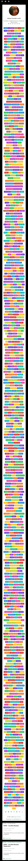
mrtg (10, 491)
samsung (7, 647)
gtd (21, 341)
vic (17, 756)
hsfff (9, 366)
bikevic (6, 96)
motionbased (19, 483)
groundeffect (21, 339)
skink (5, 671)
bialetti (6, 90)
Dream (20, 819)
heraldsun (18, 355)
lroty (14, 437)
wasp (11, 770)
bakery (13, 79)
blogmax (12, 109)
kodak (10, 412)
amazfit (8, 49)
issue (19, 393)
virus (20, 759)
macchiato (11, 442)
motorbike (8, 486)
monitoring (9, 480)
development (14, 229)
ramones (7, 606)
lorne (10, 437)
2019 (19, 28)
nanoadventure (11, 502)
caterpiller (6, 153)
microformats (15, 467)
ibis (9, 371)
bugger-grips (19, 128)
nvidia (19, 524)
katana (21, 404)
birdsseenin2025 (8, 104)
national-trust (21, 502)
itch (22, 393)
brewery (6, 123)
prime (22, 587)
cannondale (6, 148)
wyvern (9, 800)
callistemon (9, 142)
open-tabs (16, 532)
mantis (19, 448)
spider (15, 688)
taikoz (21, 712)
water (15, 770)
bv (6, 139)
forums (5, 295)
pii (18, 570)
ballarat (22, 79)
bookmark (11, 118)
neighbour (17, 505)
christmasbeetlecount (14, 167)
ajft (22, 47)
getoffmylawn (13, 317)
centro (18, 156)
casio (19, 150)
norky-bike (8, 519)
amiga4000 (14, 52)
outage (21, 543)
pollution (15, 581)
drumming (15, 246)
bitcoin (6, 107)
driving (10, 246)
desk (22, 227)
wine (15, 791)
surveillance (17, 707)
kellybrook (22, 407)
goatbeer (13, 325)
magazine (21, 445)
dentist (12, 227)
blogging (7, 109)
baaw (18, 77)
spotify (6, 691)
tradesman (16, 734)
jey (18, 399)
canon (11, 148)
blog (22, 107)
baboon (21, 77)
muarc (19, 491)
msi (12, 491)
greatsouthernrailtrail (8, 339)
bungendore (7, 134)
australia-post (20, 71)
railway (22, 600)
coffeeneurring (9, 188)
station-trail (21, 693)
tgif (17, 723)
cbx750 (17, 153)
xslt (7, 802)
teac (22, 715)
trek (9, 740)
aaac (22, 38)
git (19, 319)
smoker (18, 677)
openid (8, 535)
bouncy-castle (7, 120)
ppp (14, 587)
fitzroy (16, 287)
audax (11, 68)
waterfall (7, 772)
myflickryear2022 (15, 500)
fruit (22, 300)
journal (6, 401)
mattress (20, 453)
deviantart (20, 229)
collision (21, 191)
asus (14, 66)
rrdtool (5, 639)
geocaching (16, 314)
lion (13, 431)
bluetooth (21, 112)
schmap (9, 650)
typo (9, 748)
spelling (10, 688)
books (15, 118)
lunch (22, 437)
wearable (12, 772)
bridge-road (16, 123)
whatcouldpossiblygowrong (10, 783)
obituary (18, 527)
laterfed (6, 420)
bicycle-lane (16, 90)
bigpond (21, 90)
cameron (15, 145)
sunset (10, 704)
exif (18, 270)
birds (16, 98)
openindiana (13, 535)
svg (10, 710)
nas (16, 502)
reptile (20, 617)
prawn (18, 587)
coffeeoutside (7, 191)
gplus (19, 330)
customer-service (18, 213)
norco (21, 516)
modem (5, 475)
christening (20, 164)
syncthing (20, 710)
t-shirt (7, 712)
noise (16, 513)
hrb (6, 366)
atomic (22, 66)
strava (17, 699)
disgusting (13, 235)
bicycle (10, 90)
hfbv (22, 355)
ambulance (18, 49)
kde (17, 407)
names (5, 502)
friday (14, 298)
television (20, 721)
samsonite (20, 644)
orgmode (17, 540)
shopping (18, 660)
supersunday (20, 704)
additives (21, 41)
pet (18, 562)
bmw (6, 115)
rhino (23, 620)
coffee (21, 175)
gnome (17, 322)
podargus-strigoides (10, 579)
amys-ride (19, 52)
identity (19, 371)
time (5, 731)
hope (6, 363)
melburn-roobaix (19, 461)
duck (22, 246)
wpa (22, 797)
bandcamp (10, 82)
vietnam (16, 759)
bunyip (12, 134)
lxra (15, 440)
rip (19, 625)
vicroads (21, 756)
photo (21, 565)
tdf (19, 715)
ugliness (17, 748)
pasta (11, 554)
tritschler (22, 740)
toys (11, 734)
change (17, 158)
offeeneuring (16, 530)
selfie (20, 655)
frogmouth (7, 300)
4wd (8, 38)
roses (23, 633)
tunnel (6, 745)
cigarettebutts (16, 169)
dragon (16, 243)
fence (18, 279)
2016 (9, 28)
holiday (7, 360)
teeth (23, 718)
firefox (15, 284)
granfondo (20, 333)
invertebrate (20, 388)
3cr (13, 36)
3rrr (19, 36)
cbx (13, 153)
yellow (19, 802)
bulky (12, 131)
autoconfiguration (15, 74)
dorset (11, 243)
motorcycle (13, 486)
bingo (10, 96)
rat (18, 606)
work (6, 797)
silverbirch (7, 666)
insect (23, 382)
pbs (14, 554)
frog (23, 298)
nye (22, 524)
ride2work (19, 622)
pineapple (7, 573)
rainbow (8, 603)
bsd (11, 128)
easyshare (20, 251)
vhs (14, 756)
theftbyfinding (12, 726)
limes (18, 429)
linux (10, 431)
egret (23, 254)
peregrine (22, 560)
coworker (13, 205)
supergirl (15, 704)
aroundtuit (10, 63)
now (6, 524)
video (12, 759)
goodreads (6, 328)
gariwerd (20, 309)
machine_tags (16, 442)
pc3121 (7, 557)
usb (14, 753)
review (19, 620)
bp (11, 120)
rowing (17, 636)
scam (17, 647)
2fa (19, 33)
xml (17, 800)
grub (10, 341)
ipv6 (11, 393)
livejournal (21, 431)
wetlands (14, 781)
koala (6, 412)
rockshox (11, 633)
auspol (18, 68)
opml (21, 538)
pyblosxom (11, 595)
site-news (10, 669)
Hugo (12, 819)
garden (7, 309)
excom (14, 270)
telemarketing (8, 721)
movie (17, 489)
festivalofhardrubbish (8, 281)
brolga (16, 126)
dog (16, 240)
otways (17, 543)
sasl (11, 647)
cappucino (22, 148)
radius (6, 600)
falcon (9, 276)
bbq (5, 85)
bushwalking (11, 137)
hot (14, 363)
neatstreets (11, 505)
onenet (11, 532)
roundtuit (12, 636)
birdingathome (10, 98)
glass (22, 319)
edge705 (18, 254)
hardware (13, 349)
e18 (11, 251)
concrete (16, 199)
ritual (23, 625)
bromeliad (21, 126)
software (20, 682)
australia (14, 71)
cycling (13, 218)
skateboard (21, 669)
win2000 (9, 789)
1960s (5, 28)
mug (23, 491)
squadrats (6, 693)
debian (12, 224)
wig (8, 786)
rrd (23, 636)
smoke (14, 677)
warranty (7, 770)
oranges (6, 540)
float (10, 289)
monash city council (20, 475)
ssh (10, 693)
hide (6, 358)
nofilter (12, 513)
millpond (13, 469)
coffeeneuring (17, 178)
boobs (22, 115)
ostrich (9, 543)
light (20, 426)
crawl (20, 205)
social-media (14, 682)
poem (21, 579)
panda (12, 549)
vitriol (22, 761)
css (15, 210)
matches (7, 453)
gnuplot (21, 322)
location (11, 434)
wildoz (22, 786)
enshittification (18, 262)
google (16, 328)
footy (18, 292)
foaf (8, 292)
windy (11, 791)
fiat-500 (18, 281)
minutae (7, 472)
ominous (6, 532)
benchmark (12, 88)
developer (8, 229)
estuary (21, 268)
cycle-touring (14, 216)
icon (15, 371)
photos (18, 568)
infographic (10, 379)
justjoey (21, 401)
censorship (14, 156)
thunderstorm (7, 729)
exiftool (21, 270)
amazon (13, 49)
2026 (23, 30)
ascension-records (8, 66)
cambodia (15, 142)
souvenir (18, 685)
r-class (19, 598)
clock (10, 172)
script (22, 650)
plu (10, 576)
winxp (22, 791)
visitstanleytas (7, 761)
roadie (16, 628)
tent (9, 723)
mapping (6, 450)
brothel (7, 128)
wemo (10, 781)
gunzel (19, 344)
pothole (6, 587)
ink (18, 379)
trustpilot (16, 742)
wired (6, 794)
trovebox (11, 742)
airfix (11, 47)
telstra (6, 723)
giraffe (11, 319)
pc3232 (16, 557)
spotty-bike (12, 691)
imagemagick (11, 374)
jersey (15, 399)
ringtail (16, 625)
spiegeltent (20, 688)
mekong (20, 459)
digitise (18, 232)
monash (13, 475)
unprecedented (11, 751)
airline (15, 47)
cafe (13, 139)
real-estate (15, 611)
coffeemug (10, 178)
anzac (22, 55)
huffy (13, 366)
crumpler (11, 210)
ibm (12, 371)
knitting (21, 409)
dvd (14, 249)
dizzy (14, 238)
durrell (11, 249)
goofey (11, 328)
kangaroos (17, 404)
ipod (5, 393)
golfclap (22, 325)
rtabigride (18, 639)
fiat (14, 281)
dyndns (21, 249)
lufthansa (18, 437)
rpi (20, 636)
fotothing (10, 295)
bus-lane (5, 137)
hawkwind (8, 352)
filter (8, 284)
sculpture (7, 652)
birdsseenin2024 (18, 101)
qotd (8, 598)
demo (16, 224)
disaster (7, 235)
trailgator (7, 737)
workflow (10, 797)
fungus (15, 303)
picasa (7, 570)
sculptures (12, 652)
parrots (22, 551)
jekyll (11, 399)
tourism (22, 731)
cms (22, 172)
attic (5, 68)
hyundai (5, 371)
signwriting (19, 663)
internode (7, 388)
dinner (22, 232)
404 (5, 38)
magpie (15, 448)
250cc (16, 33)
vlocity (14, 764)
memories (16, 464)
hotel (17, 363)
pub (23, 590)
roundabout (6, 636)
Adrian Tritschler (17, 816)
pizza (18, 573)
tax (14, 715)
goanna (5, 325)
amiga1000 (9, 52)
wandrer (14, 767)
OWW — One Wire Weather (11, 825)
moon (20, 480)
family (13, 276)
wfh (18, 781)
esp (17, 268)
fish (23, 284)
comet (18, 194)
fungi (12, 303)
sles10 (12, 674)
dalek (15, 221)
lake (13, 415)
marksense (11, 450)
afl (22, 44)
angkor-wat (7, 55)
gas (10, 311)
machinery (16, 445)
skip (14, 671)
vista (12, 761)
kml (13, 409)
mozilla (5, 491)
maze (7, 456)
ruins (18, 641)
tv (13, 745)
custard (11, 213)
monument (15, 480)
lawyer (21, 420)
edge (9, 254)
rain (5, 603)
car (11, 150)
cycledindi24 (8, 218)
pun (17, 592)
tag (13, 712)
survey (22, 707)
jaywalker (7, 399)
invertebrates (8, 390)
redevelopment (11, 614)
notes (12, 521)
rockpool (6, 633)
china (7, 164)
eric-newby (17, 265)
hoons (21, 360)
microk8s (21, 467)
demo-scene (21, 224)
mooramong (8, 483)
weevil (16, 778)
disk (17, 235)
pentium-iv (16, 560)
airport (19, 47)
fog (11, 292)
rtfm (23, 639)
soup (14, 685)
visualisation (17, 761)
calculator (20, 139)
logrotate (22, 434)
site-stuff (15, 669)
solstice (10, 685)
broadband (11, 126)
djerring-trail (18, 238)
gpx (6, 333)
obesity (13, 527)
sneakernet (18, 680)
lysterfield (20, 440)
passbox (7, 554)
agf (5, 47)
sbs (13, 647)
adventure (13, 44)
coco (17, 175)
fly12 (5, 292)
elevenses (17, 257)
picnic (11, 570)
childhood (11, 161)
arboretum (19, 58)
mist (11, 472)
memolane (11, 464)
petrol (21, 562)
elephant (12, 257)
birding (21, 96)
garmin (7, 311)
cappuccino (16, 148)
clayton (6, 172)
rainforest (18, 603)
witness (13, 794)
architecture (14, 60)
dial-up (5, 232)
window (17, 789)
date (5, 224)
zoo (19, 805)
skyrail (17, 671)
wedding (12, 778)
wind (13, 789)
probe (5, 590)
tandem (10, 715)
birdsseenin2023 (10, 101)
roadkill (20, 628)
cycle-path (8, 216)
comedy (14, 194)
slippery (16, 674)
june (13, 401)
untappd (17, 751)
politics (11, 581)
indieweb (20, 377)
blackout (14, 107)
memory (21, 464)
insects (7, 385)
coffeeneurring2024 (18, 188)
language (7, 418)
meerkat (16, 459)
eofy (12, 265)
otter (13, 543)
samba (15, 644)
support (12, 707)
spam (7, 688)
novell (21, 521)
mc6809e (19, 456)
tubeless (20, 742)
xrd (22, 800)
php (22, 568)
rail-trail (13, 600)
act (17, 41)
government (14, 330)
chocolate (14, 164)
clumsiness (15, 172)
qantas (16, 595)
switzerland (15, 710)
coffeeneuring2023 (18, 183)
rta (14, 639)
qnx (4, 598)
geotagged (7, 317)
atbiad (18, 66)
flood (13, 289)
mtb (15, 491)
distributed (9, 238)
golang (18, 325)
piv (10, 573)
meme (6, 464)
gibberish (19, 317)
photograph (7, 568)
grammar (14, 333)
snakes (5, 680)
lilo (11, 429)
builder (8, 131)
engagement (16, 259)
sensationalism (7, 658)
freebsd (9, 298)
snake (22, 677)
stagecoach (15, 693)
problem (9, 590)
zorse (14, 808)
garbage (21, 306)
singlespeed (17, 666)
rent (22, 614)
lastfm (16, 418)
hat (21, 349)
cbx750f (21, 153)
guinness (11, 344)
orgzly (21, 540)
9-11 (12, 38)
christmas (7, 167)
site (6, 669)
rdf (11, 609)
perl (11, 562)
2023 (12, 30)
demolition (7, 227)
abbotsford (13, 41)
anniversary (13, 55)
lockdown (16, 434)
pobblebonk (15, 576)
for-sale (22, 292)
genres (5, 314)
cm (19, 172)
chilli (15, 161)
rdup (15, 609)
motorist (7, 489)
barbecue (19, 82)
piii (21, 570)
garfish (16, 309)
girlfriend (15, 319)
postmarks (16, 584)
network (20, 508)
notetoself (17, 521)
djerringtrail (6, 240)
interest (20, 385)
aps (15, 58)
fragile (22, 295)
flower (21, 289)
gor (5, 330)
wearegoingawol (19, 772)
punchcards (21, 592)
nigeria (14, 510)
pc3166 (11, 557)
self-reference (14, 655)
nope (18, 516)
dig (9, 232)
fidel (5, 284)
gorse (9, 330)
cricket (11, 208)
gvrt (6, 347)
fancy (17, 276)
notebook (7, 521)
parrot (18, 551)
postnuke (21, 584)
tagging (17, 712)
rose (19, 633)
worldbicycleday (17, 797)
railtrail (18, 600)
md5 (12, 459)
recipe (6, 614)
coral (11, 202)
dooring (7, 243)
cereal (23, 156)
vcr (22, 753)
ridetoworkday (7, 625)
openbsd (21, 532)
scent (5, 650)
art (14, 63)
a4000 (19, 38)
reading (18, 609)
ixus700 (21, 396)
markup (16, 450)
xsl (5, 802)
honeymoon (16, 360)
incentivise (8, 377)
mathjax (11, 453)
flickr (6, 289)
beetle (22, 85)
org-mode (12, 540)
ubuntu (13, 748)
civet (21, 169)
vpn (22, 764)
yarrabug (14, 802)
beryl (22, 88)
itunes (9, 396)
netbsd (11, 508)
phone (17, 565)
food (14, 292)
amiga (23, 49)
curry (8, 213)
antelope (18, 55)
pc (17, 554)
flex (22, 287)
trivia (6, 742)
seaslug (21, 652)
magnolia (10, 448)
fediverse (10, 279)
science (14, 650)
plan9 (22, 573)
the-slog (6, 726)
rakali (23, 603)
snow (23, 680)
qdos (20, 595)
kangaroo (11, 404)
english (8, 262)
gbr (13, 311)
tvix (16, 745)
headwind (16, 352)
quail (11, 598)
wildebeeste (12, 786)
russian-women (9, 644)
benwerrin (17, 88)
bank (15, 82)
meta (5, 467)
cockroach (13, 175)
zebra (13, 805)
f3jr (5, 273)
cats (11, 153)
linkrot (6, 431)
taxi (17, 715)
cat (22, 150)
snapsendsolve (11, 680)
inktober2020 (17, 382)
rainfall (13, 603)
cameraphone (9, 145)
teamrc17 (6, 718)
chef (6, 161)
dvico (18, 249)
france (5, 298)
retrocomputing (13, 620)
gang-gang (13, 306)
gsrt (13, 341)
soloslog (5, 685)
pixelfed (14, 573)
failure (5, 276)
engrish (12, 262)
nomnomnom (21, 513)
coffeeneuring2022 (9, 183)
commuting (22, 197)
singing (12, 666)
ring (12, 625)
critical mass (20, 208)
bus (22, 134)
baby (5, 79)
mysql (21, 500)
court (21, 202)
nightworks (19, 510)
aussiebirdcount (8, 71)
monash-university (8, 478)
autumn (21, 74)
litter (16, 431)
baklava (17, 79)
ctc (18, 210)
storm (19, 696)
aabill (6, 41)
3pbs (16, 36)
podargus (21, 576)
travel (5, 740)
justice (16, 401)
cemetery (8, 156)
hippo (17, 358)
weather (13, 775)
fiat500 (22, 281)
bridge (11, 123)
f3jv (8, 273)
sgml (12, 658)
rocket (21, 631)
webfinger (7, 778)
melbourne (8, 461)
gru (6, 341)
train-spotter (13, 737)
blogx (17, 109)
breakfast (21, 120)
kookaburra (15, 412)
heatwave (7, 355)
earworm (14, 251)
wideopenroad (20, 783)
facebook (13, 273)
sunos (21, 701)
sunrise (6, 704)
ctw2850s (22, 210)
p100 (21, 546)
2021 (5, 30)
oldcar (22, 530)
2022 (9, 30)
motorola (12, 489)
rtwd (7, 641)
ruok (21, 641)
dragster (20, 243)
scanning (21, 647)
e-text (7, 251)
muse (21, 494)
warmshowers (20, 767)
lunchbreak (8, 440)
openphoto (19, 535)
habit (19, 347)
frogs (12, 300)
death (8, 224)
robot (17, 631)
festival (21, 279)
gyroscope (11, 347)
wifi (5, 786)
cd (4, 156)
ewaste (10, 270)
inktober (11, 382)
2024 (16, 30)
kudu (6, 415)
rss (11, 639)
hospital (10, 363)
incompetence (14, 377)
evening (6, 270)
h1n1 (15, 347)
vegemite (7, 756)
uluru (6, 751)
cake (16, 139)
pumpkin (13, 592)
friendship (18, 298)
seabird (17, 652)
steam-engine (9, 696)
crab (17, 205)
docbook (12, 240)
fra (19, 295)
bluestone (16, 112)
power (11, 587)
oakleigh (9, 527)
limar (14, 429)
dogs (19, 240)
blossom (6, 112)
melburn (12, 461)
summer (17, 701)
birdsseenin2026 (15, 104)
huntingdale (21, 369)
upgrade (6, 753)
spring (17, 691)
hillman (13, 358)
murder (10, 494)
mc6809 (14, 456)
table (10, 712)
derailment (17, 227)
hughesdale (20, 366)
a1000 (15, 38)
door (23, 240)
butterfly (17, 137)
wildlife (18, 786)
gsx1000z (17, 341)
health (21, 352)
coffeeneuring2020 (9, 180)
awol (14, 77)
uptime (11, 753)
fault (6, 279)
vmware (18, 764)
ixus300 (16, 396)
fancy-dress (21, 276)
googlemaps (21, 328)
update (21, 751)
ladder (9, 415)
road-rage (11, 628)
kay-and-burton (12, 407)
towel (8, 734)
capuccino (7, 150)
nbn (6, 505)
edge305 (13, 254)
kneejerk (16, 409)
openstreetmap (15, 538)
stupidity (21, 699)
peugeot (7, 565)
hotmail (21, 363)
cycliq (17, 218)
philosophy (12, 565)
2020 (23, 28)
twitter (5, 748)
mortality (14, 483)
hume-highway (10, 369)
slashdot (22, 671)
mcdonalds (8, 459)
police (7, 581)
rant (15, 606)
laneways (21, 415)
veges (11, 756)
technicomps (11, 718)
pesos (14, 562)
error (22, 265)
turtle (10, 745)
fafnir (17, 273)
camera (19, 142)
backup (9, 79)
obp (22, 527)
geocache (10, 314)
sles (8, 674)
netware (16, 508)
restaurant (6, 620)
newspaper (9, 510)
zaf (9, 805)
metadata (10, 467)
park (10, 551)
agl (8, 47)
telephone (15, 721)
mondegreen (20, 478)
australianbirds (7, 74)
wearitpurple (7, 775)
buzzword (22, 137)
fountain (15, 295)
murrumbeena (16, 494)
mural (7, 494)
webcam (21, 775)
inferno (5, 379)
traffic (20, 734)
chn (10, 164)
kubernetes (21, 412)
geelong (16, 311)
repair (12, 617)
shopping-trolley (9, 663)
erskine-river (7, 268)
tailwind (6, 715)
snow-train (8, 682)
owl (11, 546)
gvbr (22, 344)
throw (22, 726)
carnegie (15, 150)
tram (18, 737)
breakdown (16, 120)
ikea (6, 374)
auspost (22, 68)
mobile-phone (19, 472)
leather (8, 423)
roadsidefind (12, 631)
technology (18, 718)
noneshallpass (8, 516)
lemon (15, 423)
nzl (5, 527)
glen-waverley (8, 322)
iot (17, 390)
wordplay (21, 794)
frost (15, 300)
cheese (21, 158)
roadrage (7, 631)
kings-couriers (8, 409)
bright (6, 126)
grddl (20, 336)
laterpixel (17, 420)
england (22, 259)
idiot (23, 371)
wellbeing (21, 778)
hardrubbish (8, 349)
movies (21, 489)
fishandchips (7, 287)
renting (8, 617)
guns (15, 344)
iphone (21, 390)
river (7, 628)
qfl (23, 595)
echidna (5, 254)
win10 (5, 789)
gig (22, 317)
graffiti (10, 333)
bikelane (16, 93)
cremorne (7, 208)
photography (13, 568)
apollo (8, 58)
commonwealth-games (8, 197)
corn (14, 202)
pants (16, 549)
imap (16, 374)
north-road (14, 519)
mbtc (11, 456)
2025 (19, 30)
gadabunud (20, 303)
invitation (14, 390)
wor (17, 794)
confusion (21, 199)
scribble (18, 650)
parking (14, 551)
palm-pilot (7, 549)
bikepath (21, 93)
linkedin (21, 429)
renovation (18, 614)
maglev (5, 448)
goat (9, 325)
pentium (5, 560)
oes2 (12, 530)
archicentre (9, 60)
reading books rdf (8, 611)
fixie (19, 287)
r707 (23, 598)
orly (6, 543)
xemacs (13, 800)
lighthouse (7, 429)
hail (21, 347)
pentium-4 (11, 560)
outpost (7, 546)
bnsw (9, 115)
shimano (9, 660)
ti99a (20, 729)
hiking (9, 358)
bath (23, 82)
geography (22, 314)
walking (9, 767)
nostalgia (20, 519)
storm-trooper (7, 699)
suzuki (7, 710)
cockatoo (7, 175)
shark (22, 658)
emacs (22, 257)
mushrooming (15, 497)
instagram (12, 385)
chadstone (7, 158)
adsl (9, 44)
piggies (15, 570)
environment (7, 265)
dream (6, 246)
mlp (14, 472)
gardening (12, 309)
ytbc (22, 802)
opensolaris (8, 538)
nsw (9, 524)
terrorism (13, 723)
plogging (7, 576)
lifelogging (16, 426)
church (21, 167)
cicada (7, 169)
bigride (6, 93)
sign (15, 663)
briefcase (21, 123)
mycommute (8, 500)
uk (23, 748)
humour (16, 369)
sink (22, 666)
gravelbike (9, 336)
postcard (11, 584)
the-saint (21, 723)
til (22, 729)
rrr (9, 639)
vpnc (6, 767)
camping (19, 145)
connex (6, 202)
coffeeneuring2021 (18, 180)
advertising (19, 44)
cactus (9, 139)
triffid (17, 740)
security (8, 655)
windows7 (6, 791)
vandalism (18, 753)
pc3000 (20, 554)
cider (11, 169)
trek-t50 (13, 740)
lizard (5, 434)
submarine (7, 701)
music (20, 497)
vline (10, 764)
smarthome (21, 674)
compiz (6, 199)
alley (5, 49)
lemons (19, 423)
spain (23, 685)
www (6, 800)
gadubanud (7, 306)
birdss (19, 98)
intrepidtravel (13, 388)
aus (14, 68)
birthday (21, 104)
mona (9, 475)
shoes (14, 660)
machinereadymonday (9, 445)
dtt (19, 246)
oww (14, 546)
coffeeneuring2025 (18, 186)
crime (16, 208)
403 (22, 36)
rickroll (14, 622)
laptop (12, 418)
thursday (13, 729)
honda (11, 360)
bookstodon (20, 118)
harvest (18, 349)
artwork (18, 63)
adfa (5, 44)
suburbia (12, 701)
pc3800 (20, 557)
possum (6, 584)
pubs (5, 592)
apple (12, 58)
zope (22, 805)
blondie (20, 109)
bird (18, 96)
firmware (19, 284)
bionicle (14, 96)
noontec (13, 516)
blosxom (11, 112)
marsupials (21, 450)
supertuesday (6, 707)
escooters (14, 268)
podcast (16, 579)
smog (10, 677)
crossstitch (6, 210)
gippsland (6, 319)
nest (21, 505)
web (17, 775)
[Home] (5, 1)
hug (16, 366)
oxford (17, 546)
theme (18, 726)
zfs (16, 805)
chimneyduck (19, 161)
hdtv (12, 352)
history (21, 358)
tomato (13, 731)
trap (21, 737)
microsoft (8, 469)
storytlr (13, 699)
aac (9, 41)
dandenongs (20, 221)
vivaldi (6, 764)
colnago (9, 194)
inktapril (22, 379)
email (5, 259)
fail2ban (21, 273)
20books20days (11, 33)
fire (11, 284)
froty (19, 300)
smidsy (6, 677)
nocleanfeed (6, 513)
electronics (7, 257)
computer (11, 199)
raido (9, 600)
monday (15, 478)
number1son (13, 524)
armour (20, 60)
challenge (12, 158)
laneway (16, 415)
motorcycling (19, 486)
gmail (13, 322)
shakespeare (17, 658)
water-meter (20, 770)
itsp (6, 396)
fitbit (12, 287)
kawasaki (6, 407)
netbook (7, 508)
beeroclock (17, 85)
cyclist (21, 218)
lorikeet (6, 437)
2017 (12, 28)
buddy (14, 128)
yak (10, 802)
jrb (10, 401)
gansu (17, 306)
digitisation (13, 232)
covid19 (8, 205)
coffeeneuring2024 (9, 186)
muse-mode (8, 497)
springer (21, 691)
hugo (5, 369)
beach (9, 85)
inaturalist (20, 374)
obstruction (7, 530)
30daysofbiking (8, 36)
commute (16, 197)
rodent (15, 633)
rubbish (10, 641)
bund (20, 131)
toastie (9, 731)
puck (9, 592)
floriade (17, 289)
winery (18, 791)
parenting (6, 551)
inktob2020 (6, 382)
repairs (16, 617)
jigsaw (21, 399)
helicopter (12, 355)
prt (20, 590)
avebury (10, 77)
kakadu (6, 404)
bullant (16, 131)
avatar (6, 77)
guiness (6, 344)
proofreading (15, 590)
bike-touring (11, 93)
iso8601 (15, 393)
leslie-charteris (9, 426)
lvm (12, 440)
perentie (7, 562)
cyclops (6, 221)
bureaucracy (17, 134)
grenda (15, 339)
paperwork (20, 549)
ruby (14, 641)
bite (10, 107)
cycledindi (20, 216)
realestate (21, 611)
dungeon (6, 249)
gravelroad (15, 336)
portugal (20, 581)
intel (16, 385)
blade (18, 107)
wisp (9, 794)
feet (14, 279)
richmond (9, 622)
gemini (21, 311)
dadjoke (11, 221)
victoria (8, 759)
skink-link (10, 671)
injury (15, 379)
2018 (16, 28)
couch (18, 202)
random (11, 606)
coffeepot (14, 191)
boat (18, 115)
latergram (12, 420)
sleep (5, 674)
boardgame (14, 115)
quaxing (15, 598)
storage (15, 696)
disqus (20, 235)
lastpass (20, 418)
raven (22, 606)
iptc (8, 393)
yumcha (6, 805)
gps (22, 330)
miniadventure (19, 469)
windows (22, 789)
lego (12, 423)
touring (17, 731)
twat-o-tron (20, 745)
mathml (16, 453)
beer (12, 85)
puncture (6, 595)
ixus (13, 396)
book (6, 118)
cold (18, 191)
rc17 (9, 609)
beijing (6, 88)
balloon (5, 82)
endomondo (10, 259)
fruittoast (7, 303)
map (23, 448)
